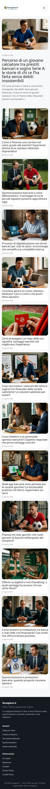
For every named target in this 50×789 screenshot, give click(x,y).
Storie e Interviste (9, 746)
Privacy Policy (8, 770)
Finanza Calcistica (9, 734)
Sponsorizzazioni (9, 742)
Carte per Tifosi (8, 730)
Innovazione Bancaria (11, 738)
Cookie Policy (8, 774)
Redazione (6, 762)
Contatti (5, 766)
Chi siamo (6, 758)
